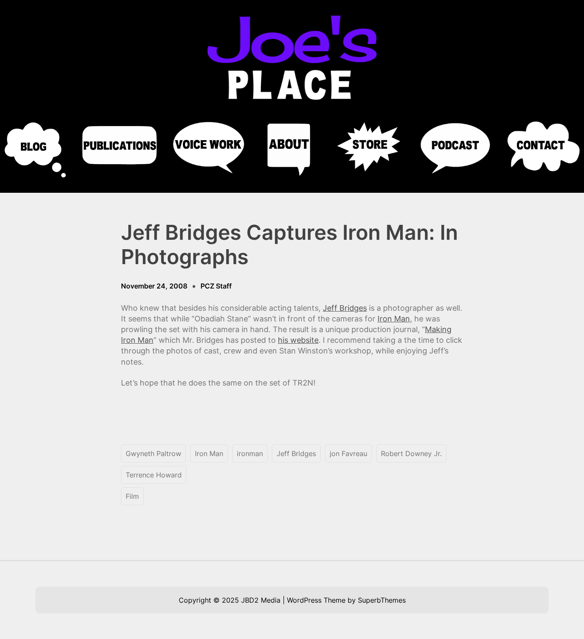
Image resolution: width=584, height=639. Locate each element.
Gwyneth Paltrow (153, 453)
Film (132, 496)
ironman (250, 453)
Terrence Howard (154, 475)
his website (298, 340)
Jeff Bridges (345, 307)
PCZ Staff (216, 286)
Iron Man (394, 318)
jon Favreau (348, 453)
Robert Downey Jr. (411, 453)
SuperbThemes (382, 600)
